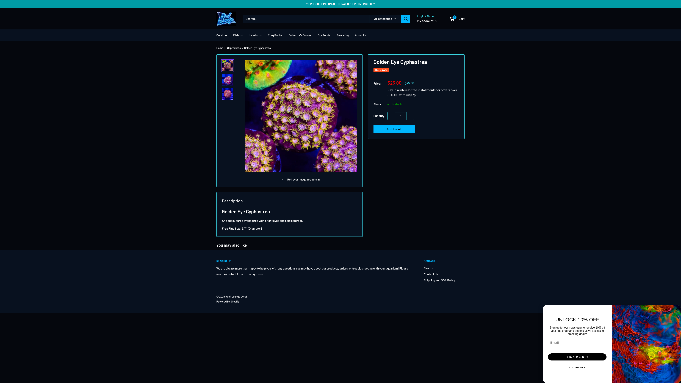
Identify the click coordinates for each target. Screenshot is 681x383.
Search (428, 268)
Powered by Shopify (227, 301)
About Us (361, 35)
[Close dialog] (677, 309)
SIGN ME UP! (577, 356)
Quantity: (379, 116)
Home (219, 47)
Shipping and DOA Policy (439, 280)
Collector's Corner (300, 35)
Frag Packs (275, 35)
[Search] (405, 19)
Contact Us (431, 274)
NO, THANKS (577, 367)
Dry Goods (323, 35)
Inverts (253, 35)
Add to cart (394, 129)
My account (425, 21)
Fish (236, 35)
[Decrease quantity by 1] (391, 116)
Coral (219, 35)
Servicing (343, 35)
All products (234, 47)
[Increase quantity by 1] (410, 116)
